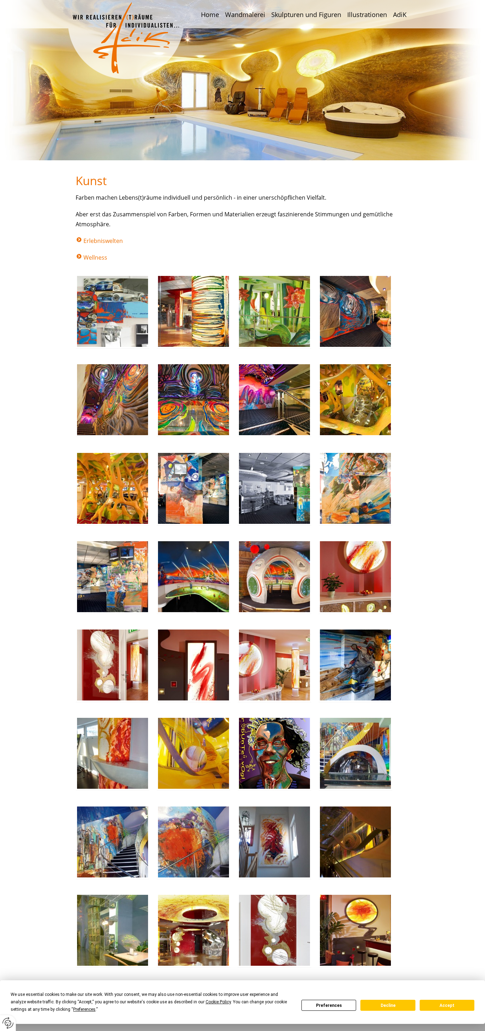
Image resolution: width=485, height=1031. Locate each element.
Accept (447, 1005)
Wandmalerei (245, 14)
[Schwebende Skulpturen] (355, 843)
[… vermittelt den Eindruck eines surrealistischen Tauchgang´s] (274, 401)
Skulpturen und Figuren (306, 14)
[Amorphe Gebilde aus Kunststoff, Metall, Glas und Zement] (193, 754)
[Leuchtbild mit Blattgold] (274, 931)
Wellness (95, 257)
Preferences (329, 1005)
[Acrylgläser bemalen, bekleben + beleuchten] (193, 401)
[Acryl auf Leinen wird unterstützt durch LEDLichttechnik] (193, 666)
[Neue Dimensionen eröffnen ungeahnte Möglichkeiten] (112, 401)
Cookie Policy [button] (218, 1001)
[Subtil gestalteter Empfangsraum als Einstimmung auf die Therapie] (274, 666)
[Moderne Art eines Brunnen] (355, 754)
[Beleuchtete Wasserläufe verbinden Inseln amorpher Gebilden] (355, 401)
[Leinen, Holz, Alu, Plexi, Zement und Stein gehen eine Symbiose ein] (112, 578)
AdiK (400, 14)
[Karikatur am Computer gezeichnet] (274, 754)
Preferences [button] (84, 1009)
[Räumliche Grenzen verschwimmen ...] (355, 313)
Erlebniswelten (103, 241)
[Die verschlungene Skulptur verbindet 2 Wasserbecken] (112, 489)
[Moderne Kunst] (193, 843)
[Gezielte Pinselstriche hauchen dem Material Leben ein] (355, 489)
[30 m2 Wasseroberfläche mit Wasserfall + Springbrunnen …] (274, 313)
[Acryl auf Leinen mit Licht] (355, 931)
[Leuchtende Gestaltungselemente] (193, 931)
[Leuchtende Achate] (355, 578)
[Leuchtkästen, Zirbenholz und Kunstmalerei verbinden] (355, 666)
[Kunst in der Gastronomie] (274, 489)
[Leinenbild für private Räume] (274, 843)
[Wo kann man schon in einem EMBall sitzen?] (193, 578)
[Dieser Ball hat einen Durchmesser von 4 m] (274, 578)
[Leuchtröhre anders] (193, 313)
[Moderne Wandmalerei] (112, 843)
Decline (388, 1005)
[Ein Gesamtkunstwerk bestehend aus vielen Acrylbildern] (112, 313)
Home (210, 14)
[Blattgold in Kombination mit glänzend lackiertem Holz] (112, 666)
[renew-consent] (8, 1023)
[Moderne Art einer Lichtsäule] (112, 754)
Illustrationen (367, 14)
